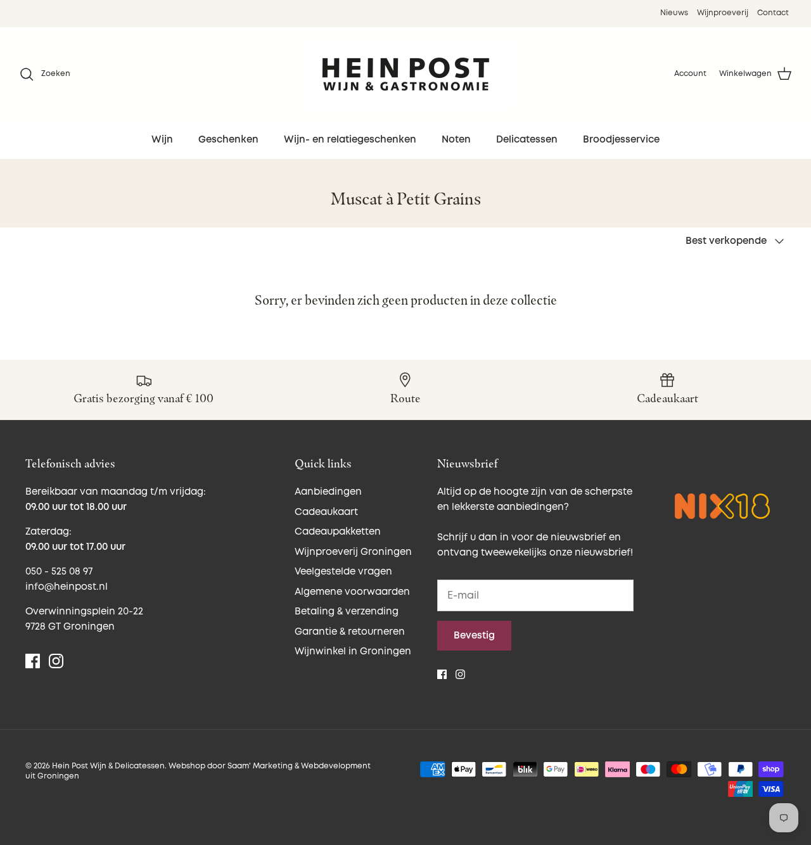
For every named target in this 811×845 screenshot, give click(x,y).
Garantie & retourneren (350, 632)
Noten (456, 139)
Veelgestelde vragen (343, 571)
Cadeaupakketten (338, 531)
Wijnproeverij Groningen (353, 552)
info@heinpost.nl (66, 587)
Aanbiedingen (328, 492)
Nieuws (674, 13)
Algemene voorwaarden (352, 592)
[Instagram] (56, 661)
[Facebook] (32, 661)
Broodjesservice (621, 139)
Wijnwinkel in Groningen (353, 651)
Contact (773, 13)
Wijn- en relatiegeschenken (350, 139)
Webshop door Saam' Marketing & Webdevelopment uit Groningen (198, 771)
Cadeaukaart (326, 512)
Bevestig (474, 635)
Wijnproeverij (722, 13)
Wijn (162, 139)
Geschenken (228, 139)
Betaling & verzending (347, 611)
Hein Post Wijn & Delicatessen (108, 766)
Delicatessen (527, 139)
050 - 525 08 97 (59, 571)
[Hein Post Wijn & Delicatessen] (406, 74)
